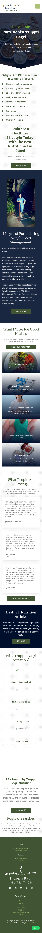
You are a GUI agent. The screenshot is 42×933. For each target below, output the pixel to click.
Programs (21, 903)
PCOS (22, 906)
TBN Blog (21, 910)
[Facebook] (10, 888)
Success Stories (21, 908)
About (21, 901)
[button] (36, 928)
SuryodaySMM (30, 923)
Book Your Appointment (21, 912)
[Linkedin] (21, 888)
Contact (21, 914)
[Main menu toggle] (37, 6)
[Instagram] (16, 888)
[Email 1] (32, 888)
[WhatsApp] (27, 888)
